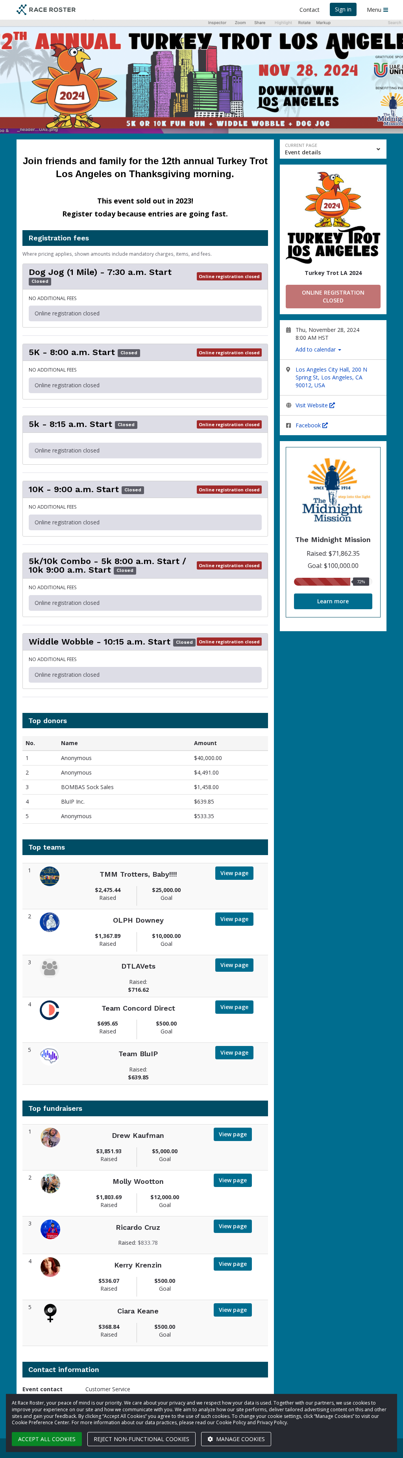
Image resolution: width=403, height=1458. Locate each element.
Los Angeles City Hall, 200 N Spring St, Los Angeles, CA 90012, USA (331, 377)
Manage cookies (239, 1439)
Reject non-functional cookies (141, 1439)
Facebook (309, 425)
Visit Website (312, 405)
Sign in (343, 9)
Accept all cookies (47, 1439)
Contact (309, 9)
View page (234, 873)
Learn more (333, 601)
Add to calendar (316, 349)
